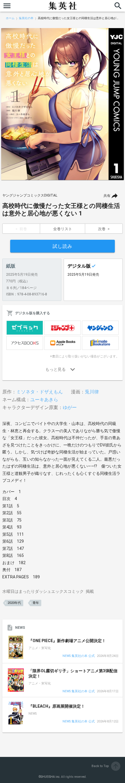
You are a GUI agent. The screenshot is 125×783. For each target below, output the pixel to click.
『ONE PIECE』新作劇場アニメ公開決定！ (67, 640)
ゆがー (70, 407)
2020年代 (14, 603)
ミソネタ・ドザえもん (39, 392)
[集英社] (62, 6)
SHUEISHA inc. (50, 776)
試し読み (62, 246)
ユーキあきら (44, 399)
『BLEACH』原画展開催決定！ (56, 706)
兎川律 (92, 392)
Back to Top (105, 766)
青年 (36, 603)
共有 (106, 196)
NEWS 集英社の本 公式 (79, 656)
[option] (62, 104)
